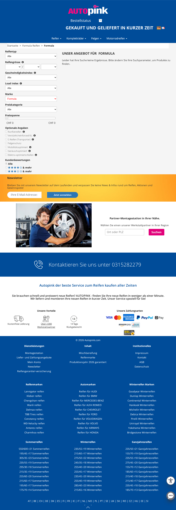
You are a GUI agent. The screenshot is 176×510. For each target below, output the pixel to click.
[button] (170, 480)
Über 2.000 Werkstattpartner (46, 325)
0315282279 (126, 264)
